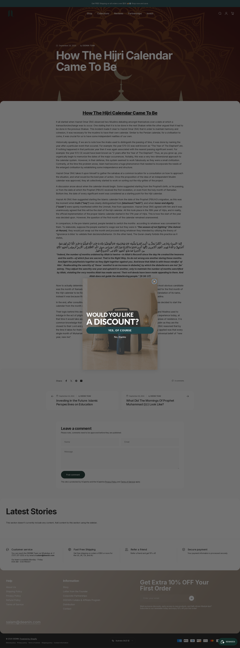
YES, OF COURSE (120, 330)
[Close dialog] (154, 281)
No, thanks (120, 337)
